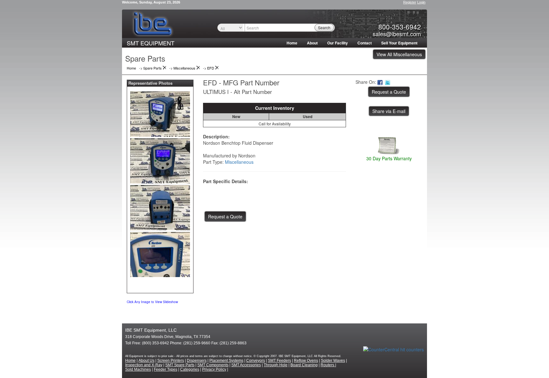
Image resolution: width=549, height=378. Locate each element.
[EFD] (160, 112)
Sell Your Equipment (399, 43)
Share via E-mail (388, 111)
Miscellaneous (239, 162)
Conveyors (255, 360)
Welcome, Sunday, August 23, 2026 (151, 2)
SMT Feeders (279, 360)
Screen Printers (170, 360)
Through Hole (276, 365)
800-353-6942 (399, 26)
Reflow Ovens (306, 360)
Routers (328, 365)
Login (421, 2)
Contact (364, 43)
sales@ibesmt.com (397, 33)
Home (292, 43)
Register (409, 2)
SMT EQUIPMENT (150, 43)
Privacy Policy (214, 369)
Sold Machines (138, 369)
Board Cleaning (304, 365)
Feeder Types (165, 369)
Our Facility (337, 43)
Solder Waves (333, 360)
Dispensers (197, 360)
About (312, 43)
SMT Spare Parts (179, 365)
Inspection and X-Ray (143, 365)
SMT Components (212, 365)
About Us (146, 360)
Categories (189, 369)
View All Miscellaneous (399, 54)
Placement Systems (226, 360)
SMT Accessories (246, 365)
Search (324, 27)
